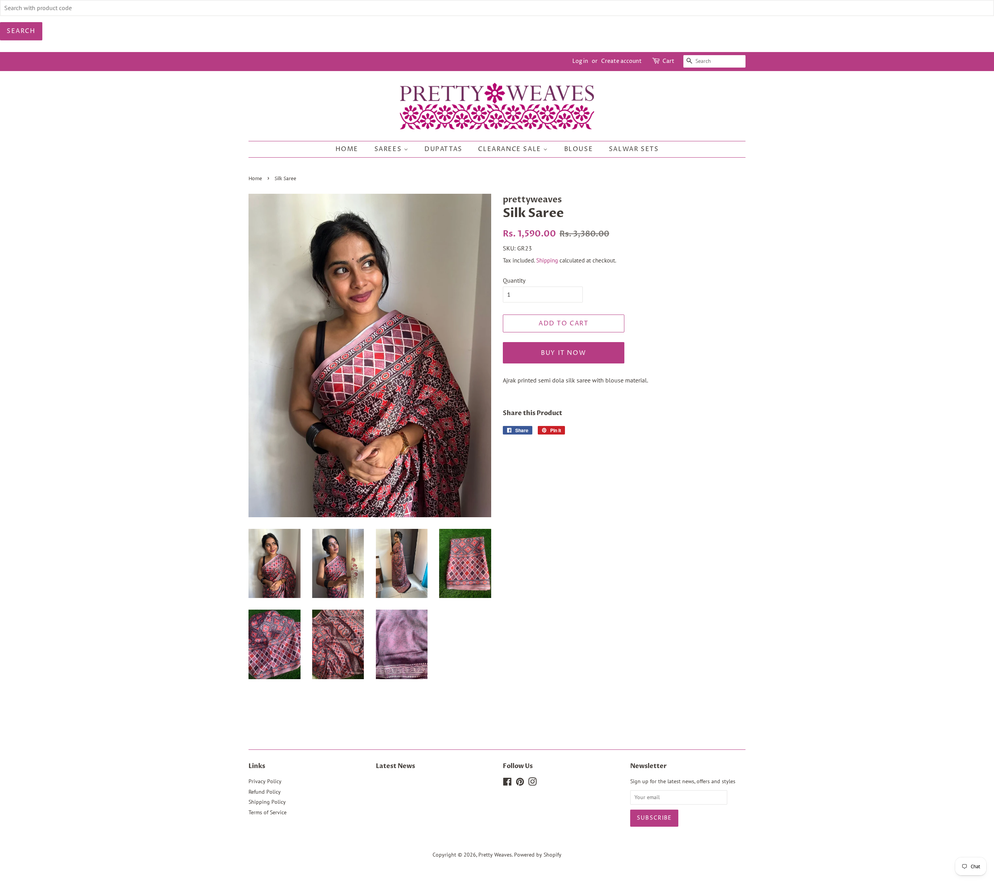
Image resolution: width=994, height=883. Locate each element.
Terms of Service (267, 812)
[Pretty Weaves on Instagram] (532, 783)
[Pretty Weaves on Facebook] (507, 783)
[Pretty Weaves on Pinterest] (520, 783)
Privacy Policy (265, 781)
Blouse (578, 149)
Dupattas (443, 149)
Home (346, 149)
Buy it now (563, 353)
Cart (668, 61)
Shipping (547, 260)
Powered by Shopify (537, 854)
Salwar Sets (634, 149)
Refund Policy (264, 791)
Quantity (514, 280)
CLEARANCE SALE (510, 149)
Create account (621, 61)
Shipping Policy (267, 801)
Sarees (389, 149)
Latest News (395, 766)
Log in (580, 61)
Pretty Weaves (495, 854)
